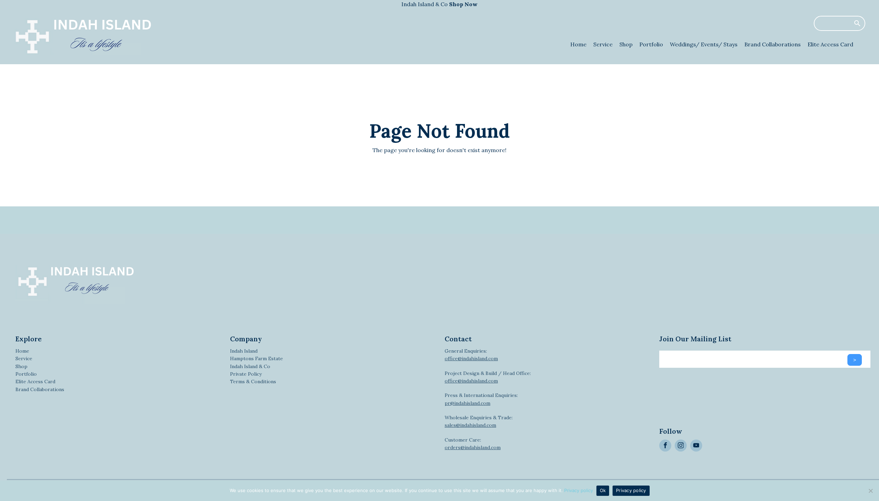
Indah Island (244, 351)
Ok (603, 490)
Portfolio (651, 44)
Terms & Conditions (253, 381)
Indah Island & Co (439, 4)
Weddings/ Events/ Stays (704, 44)
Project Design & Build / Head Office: (488, 377)
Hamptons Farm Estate (256, 358)
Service (603, 44)
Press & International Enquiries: (481, 399)
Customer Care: (473, 444)
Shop (625, 44)
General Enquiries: (471, 355)
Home (578, 44)
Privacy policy (578, 490)
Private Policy (246, 374)
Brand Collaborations (772, 44)
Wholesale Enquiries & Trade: (479, 421)
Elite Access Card (830, 44)
